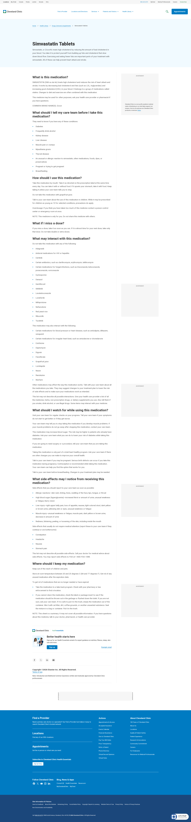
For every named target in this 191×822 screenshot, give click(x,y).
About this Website (50, 804)
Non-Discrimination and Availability (42, 807)
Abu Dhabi (13, 2)
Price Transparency (105, 744)
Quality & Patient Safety (138, 733)
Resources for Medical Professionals (142, 754)
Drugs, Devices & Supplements (61, 25)
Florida (28, 2)
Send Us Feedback (37, 804)
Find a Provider (62, 11)
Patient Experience (136, 736)
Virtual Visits (103, 758)
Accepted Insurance (105, 726)
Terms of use (37, 672)
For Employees (135, 751)
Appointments (179, 11)
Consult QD (60, 783)
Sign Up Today (38, 764)
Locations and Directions (79, 11)
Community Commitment (138, 744)
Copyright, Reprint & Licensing (90, 804)
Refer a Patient (103, 747)
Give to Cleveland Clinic (106, 736)
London (34, 2)
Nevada (41, 2)
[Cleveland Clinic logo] (40, 630)
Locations (133, 729)
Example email (106, 647)
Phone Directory (104, 751)
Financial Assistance (105, 733)
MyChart (153, 2)
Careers (175, 2)
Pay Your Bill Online (105, 740)
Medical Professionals (164, 2)
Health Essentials (71, 783)
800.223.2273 (144, 2)
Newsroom (82, 783)
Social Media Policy (75, 804)
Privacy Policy (119, 804)
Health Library (44, 25)
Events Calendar (104, 729)
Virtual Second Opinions (106, 754)
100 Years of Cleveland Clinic (139, 722)
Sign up (52, 647)
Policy (139, 110)
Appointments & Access (107, 722)
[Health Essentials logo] (57, 630)
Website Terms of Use (107, 804)
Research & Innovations (138, 740)
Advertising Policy (63, 804)
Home (34, 25)
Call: (37, 815)
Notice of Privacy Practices (132, 804)
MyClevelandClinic (62, 786)
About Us (133, 726)
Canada (21, 2)
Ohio (47, 2)
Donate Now (183, 2)
